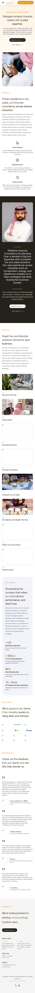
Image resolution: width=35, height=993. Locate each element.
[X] (16, 985)
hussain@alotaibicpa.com (9, 965)
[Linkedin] (19, 985)
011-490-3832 (6, 967)
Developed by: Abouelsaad (17, 981)
